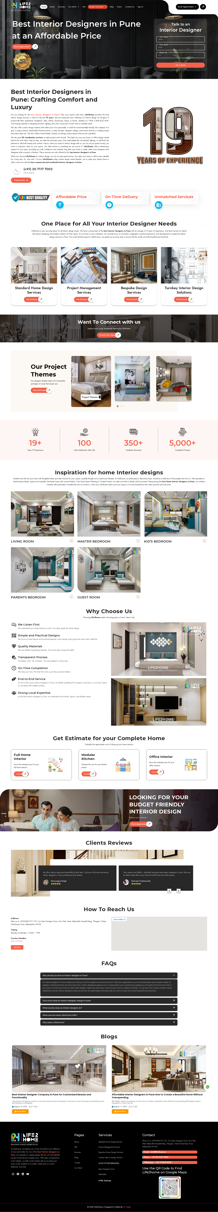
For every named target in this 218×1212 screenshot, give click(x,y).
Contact (77, 1162)
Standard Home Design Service (110, 1142)
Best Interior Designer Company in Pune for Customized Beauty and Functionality (51, 1096)
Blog (112, 7)
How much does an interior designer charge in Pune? (67, 1001)
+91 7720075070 (163, 1162)
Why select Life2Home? (54, 1022)
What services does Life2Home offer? (60, 1015)
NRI (84, 7)
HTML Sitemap (105, 1181)
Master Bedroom (93, 541)
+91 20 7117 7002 (160, 1157)
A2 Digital (127, 1207)
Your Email (163, 44)
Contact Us (129, 7)
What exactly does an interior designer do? (62, 1008)
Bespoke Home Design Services (111, 1152)
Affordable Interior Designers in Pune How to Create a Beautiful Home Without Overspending (157, 1096)
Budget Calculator (96, 7)
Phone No (163, 52)
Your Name (163, 37)
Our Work (72, 7)
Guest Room (88, 597)
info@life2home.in (158, 1152)
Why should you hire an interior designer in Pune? (65, 975)
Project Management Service (109, 1147)
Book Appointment (186, 6)
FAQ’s (119, 7)
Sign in (140, 7)
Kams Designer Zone (106, 1169)
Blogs (76, 1157)
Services (61, 7)
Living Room (22, 541)
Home (43, 7)
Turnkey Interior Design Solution (111, 1157)
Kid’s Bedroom (158, 541)
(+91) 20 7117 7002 (38, 169)
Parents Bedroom (28, 597)
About (52, 7)
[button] (117, 406)
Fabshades (103, 1174)
